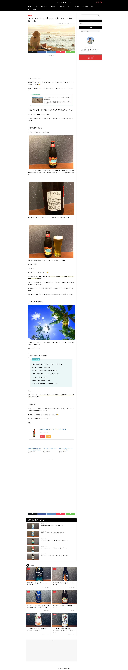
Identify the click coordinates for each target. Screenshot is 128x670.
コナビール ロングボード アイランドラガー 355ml (53, 429)
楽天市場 (42, 436)
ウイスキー (52, 6)
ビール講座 (44, 6)
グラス (70, 6)
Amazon (48, 436)
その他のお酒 (62, 6)
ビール (36, 6)
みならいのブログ (64, 2)
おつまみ (77, 6)
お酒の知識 (85, 6)
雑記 (92, 6)
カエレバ (47, 432)
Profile (29, 6)
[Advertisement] (51, 66)
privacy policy (32, 9)
